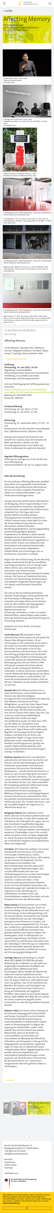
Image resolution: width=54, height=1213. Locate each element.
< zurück (7, 11)
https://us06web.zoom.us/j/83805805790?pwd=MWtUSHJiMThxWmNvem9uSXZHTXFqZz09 (28, 391)
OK (27, 1208)
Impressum (9, 1162)
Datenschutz (10, 1164)
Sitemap (8, 1167)
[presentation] (24, 1137)
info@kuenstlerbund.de (16, 1153)
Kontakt (8, 1159)
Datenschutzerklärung (11, 1203)
